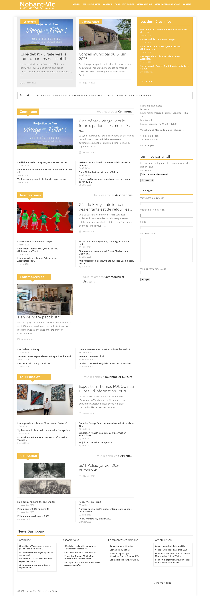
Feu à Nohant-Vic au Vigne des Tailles (98, 172)
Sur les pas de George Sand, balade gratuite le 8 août (164, 67)
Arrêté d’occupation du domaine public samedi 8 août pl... (104, 163)
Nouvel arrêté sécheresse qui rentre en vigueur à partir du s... (105, 180)
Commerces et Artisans (32, 279)
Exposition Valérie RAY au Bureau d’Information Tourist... (42, 438)
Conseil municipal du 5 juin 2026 (102, 56)
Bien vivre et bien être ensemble (134, 95)
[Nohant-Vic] (40, 8)
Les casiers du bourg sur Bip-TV (33, 363)
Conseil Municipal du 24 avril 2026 (171, 549)
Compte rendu (90, 21)
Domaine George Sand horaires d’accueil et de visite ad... (106, 424)
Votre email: (146, 170)
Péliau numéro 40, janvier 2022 (95, 518)
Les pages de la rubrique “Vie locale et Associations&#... (37, 259)
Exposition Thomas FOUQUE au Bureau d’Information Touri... (37, 250)
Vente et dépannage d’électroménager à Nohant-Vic (44, 356)
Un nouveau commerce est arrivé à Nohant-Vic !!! (105, 349)
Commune (107, 4)
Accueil (76, 4)
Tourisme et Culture (124, 4)
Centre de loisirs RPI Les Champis (157, 39)
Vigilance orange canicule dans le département (42, 179)
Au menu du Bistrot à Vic (92, 356)
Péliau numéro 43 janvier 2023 (33, 516)
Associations (30, 195)
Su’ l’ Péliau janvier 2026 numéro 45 (100, 467)
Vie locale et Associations (167, 4)
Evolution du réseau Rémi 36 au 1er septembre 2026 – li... (44, 171)
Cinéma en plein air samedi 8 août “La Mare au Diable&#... (103, 252)
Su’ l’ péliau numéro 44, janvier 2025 (36, 501)
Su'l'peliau (28, 456)
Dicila (54, 591)
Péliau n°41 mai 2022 (90, 501)
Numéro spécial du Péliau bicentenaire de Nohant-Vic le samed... (105, 510)
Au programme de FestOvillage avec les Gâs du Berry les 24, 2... (106, 262)
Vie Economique (144, 4)
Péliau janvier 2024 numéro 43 (33, 508)
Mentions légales (162, 582)
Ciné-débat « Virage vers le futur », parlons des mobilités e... (104, 125)
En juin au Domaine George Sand (96, 442)
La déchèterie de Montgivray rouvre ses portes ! (42, 162)
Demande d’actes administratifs (50, 95)
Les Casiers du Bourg (28, 349)
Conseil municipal (91, 4)
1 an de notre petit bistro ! (40, 317)
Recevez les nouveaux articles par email (92, 95)
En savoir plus (147, 145)
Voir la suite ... (147, 81)
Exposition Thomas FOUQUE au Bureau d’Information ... (160, 48)
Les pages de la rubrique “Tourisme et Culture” (42, 423)
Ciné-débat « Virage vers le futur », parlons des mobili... (44, 56)
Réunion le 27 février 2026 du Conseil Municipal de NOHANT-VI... (172, 554)
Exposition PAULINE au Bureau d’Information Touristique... (102, 434)
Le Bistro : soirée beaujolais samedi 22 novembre (105, 363)
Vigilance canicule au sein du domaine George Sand (44, 430)
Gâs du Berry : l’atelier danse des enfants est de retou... (163, 31)
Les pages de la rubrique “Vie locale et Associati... (160, 57)
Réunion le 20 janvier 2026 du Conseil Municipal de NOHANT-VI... (172, 561)
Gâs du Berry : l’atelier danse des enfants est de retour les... (105, 207)
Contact (187, 4)
